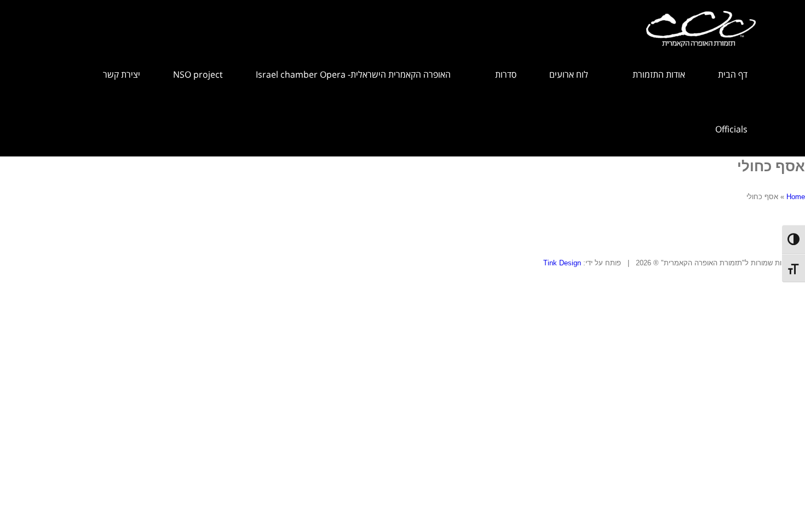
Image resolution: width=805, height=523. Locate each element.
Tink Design (562, 263)
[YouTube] (17, 274)
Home (795, 197)
